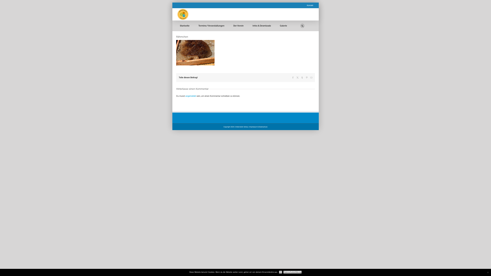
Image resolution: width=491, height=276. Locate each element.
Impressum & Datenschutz (258, 127)
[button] (302, 25)
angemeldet (190, 96)
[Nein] (488, 272)
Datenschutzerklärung (292, 272)
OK (280, 272)
